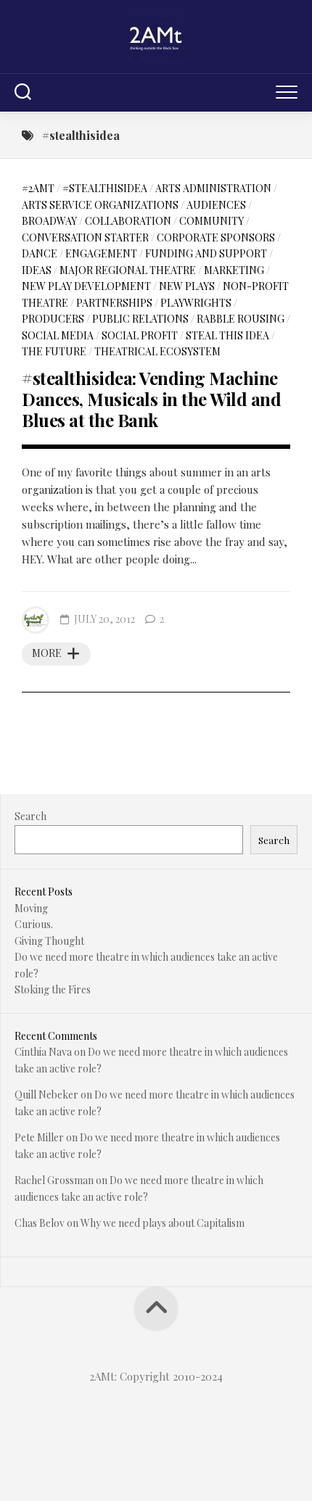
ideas (37, 270)
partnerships (114, 303)
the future (54, 351)
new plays (187, 286)
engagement (101, 253)
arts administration (213, 188)
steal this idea (227, 335)
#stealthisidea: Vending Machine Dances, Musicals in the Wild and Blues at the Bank (151, 398)
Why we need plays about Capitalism (163, 1223)
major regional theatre (127, 270)
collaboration (128, 221)
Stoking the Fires (53, 989)
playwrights (195, 303)
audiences (216, 205)
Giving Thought (49, 941)
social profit (140, 335)
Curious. (34, 924)
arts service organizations (100, 205)
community (211, 221)
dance (39, 253)
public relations (140, 319)
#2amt (38, 188)
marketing (234, 270)
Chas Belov (40, 1223)
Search (30, 816)
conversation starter (85, 237)
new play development (86, 286)
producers (53, 319)
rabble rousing (240, 319)
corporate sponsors (216, 237)
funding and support (206, 253)
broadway (49, 221)
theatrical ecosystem (157, 351)
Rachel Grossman (54, 1180)
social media (58, 335)
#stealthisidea (104, 188)
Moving (31, 908)
